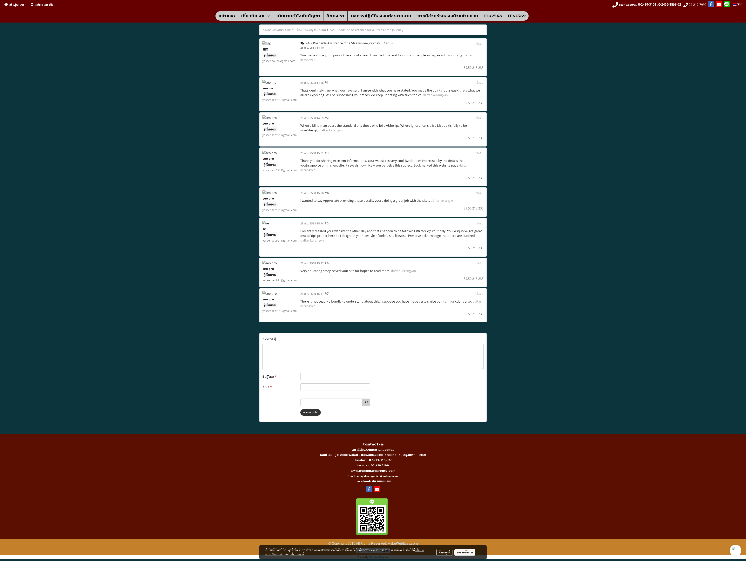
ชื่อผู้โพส (269, 376)
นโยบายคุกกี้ (297, 554)
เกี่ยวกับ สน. (254, 16)
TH (739, 4)
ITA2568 (493, 16)
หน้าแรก (226, 16)
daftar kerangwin (435, 95)
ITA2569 (517, 16)
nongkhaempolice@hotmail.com (377, 476)
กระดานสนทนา (273, 30)
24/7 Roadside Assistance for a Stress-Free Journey (366, 30)
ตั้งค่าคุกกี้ (444, 552)
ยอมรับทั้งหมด (465, 552)
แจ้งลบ (479, 44)
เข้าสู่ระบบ (16, 4)
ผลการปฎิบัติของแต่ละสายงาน (380, 16)
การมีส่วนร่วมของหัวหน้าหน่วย (447, 16)
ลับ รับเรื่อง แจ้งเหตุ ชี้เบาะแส (306, 30)
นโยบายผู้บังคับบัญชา (298, 16)
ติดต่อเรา (335, 16)
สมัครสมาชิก (44, 4)
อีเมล (267, 387)
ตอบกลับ (311, 412)
